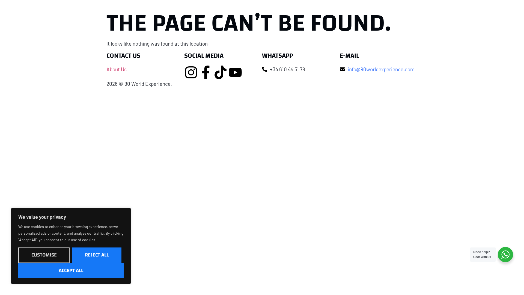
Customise (44, 255)
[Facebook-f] (206, 72)
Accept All (71, 270)
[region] (71, 246)
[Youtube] (235, 72)
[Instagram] (191, 72)
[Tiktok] (220, 72)
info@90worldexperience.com (381, 69)
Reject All (97, 255)
